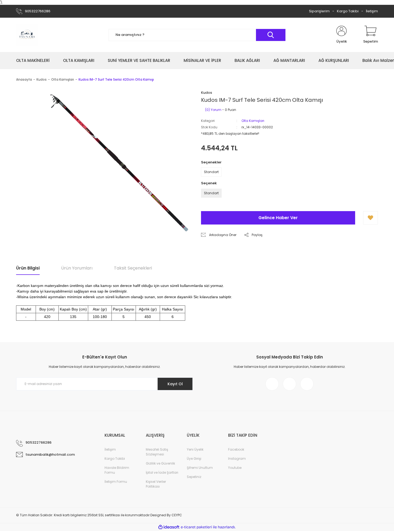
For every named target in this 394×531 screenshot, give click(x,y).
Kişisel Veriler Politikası (156, 484)
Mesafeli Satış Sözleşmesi (157, 452)
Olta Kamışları (252, 120)
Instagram (237, 458)
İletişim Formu (116, 481)
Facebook (236, 449)
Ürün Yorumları (76, 268)
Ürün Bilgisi (28, 268)
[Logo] (27, 35)
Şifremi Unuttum (200, 467)
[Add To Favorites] (370, 218)
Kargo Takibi (348, 11)
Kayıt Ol (175, 384)
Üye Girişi (194, 458)
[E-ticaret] (196, 527)
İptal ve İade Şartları (162, 472)
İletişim (372, 11)
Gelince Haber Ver (278, 218)
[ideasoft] (169, 527)
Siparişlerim (319, 11)
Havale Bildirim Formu (117, 470)
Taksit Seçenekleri (133, 268)
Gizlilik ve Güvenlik (160, 463)
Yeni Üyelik (195, 449)
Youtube (234, 467)
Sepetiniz (194, 476)
